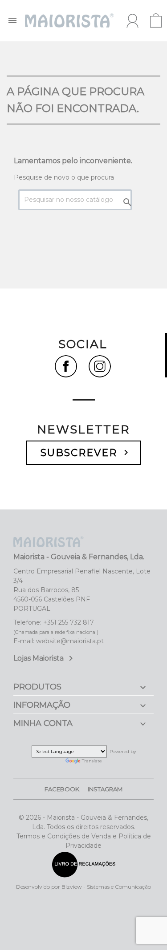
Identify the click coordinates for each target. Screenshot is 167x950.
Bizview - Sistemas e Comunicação (106, 886)
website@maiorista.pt (70, 641)
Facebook (62, 789)
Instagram (105, 789)
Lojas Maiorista (44, 658)
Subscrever (86, 453)
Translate (92, 761)
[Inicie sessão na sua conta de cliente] (132, 21)
